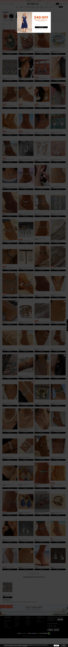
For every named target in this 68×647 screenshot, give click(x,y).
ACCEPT (56, 645)
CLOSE (64, 645)
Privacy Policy (25, 645)
